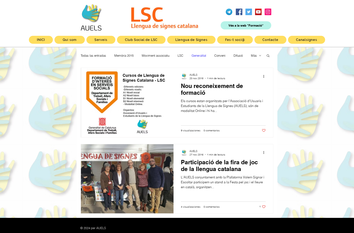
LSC (180, 55)
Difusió (238, 55)
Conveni (219, 55)
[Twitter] (248, 12)
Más (254, 55)
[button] (268, 56)
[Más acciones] (265, 76)
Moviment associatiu (155, 55)
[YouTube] (258, 12)
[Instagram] (268, 12)
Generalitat (199, 55)
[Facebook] (239, 12)
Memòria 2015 (124, 55)
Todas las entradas (93, 55)
